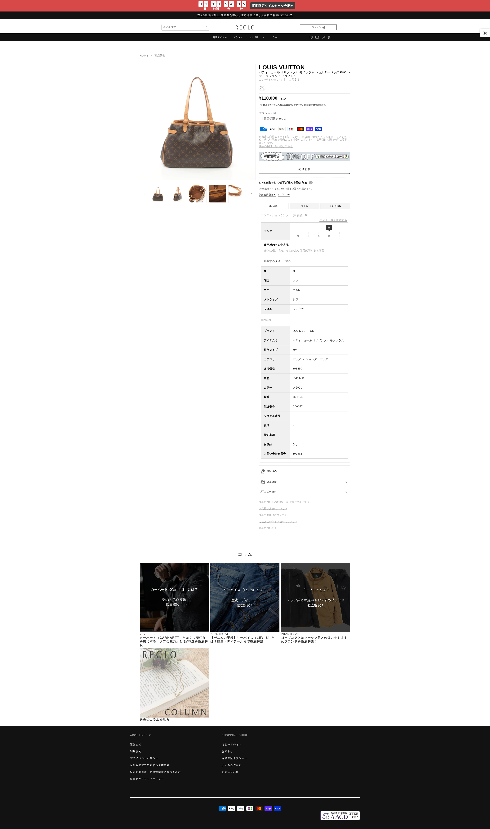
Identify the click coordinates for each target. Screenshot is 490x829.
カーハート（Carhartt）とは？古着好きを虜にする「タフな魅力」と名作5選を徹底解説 (174, 641)
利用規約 (135, 751)
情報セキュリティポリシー (147, 778)
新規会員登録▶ (267, 194)
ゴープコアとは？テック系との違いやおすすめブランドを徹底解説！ (314, 639)
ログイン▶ (284, 194)
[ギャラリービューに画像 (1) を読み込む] (158, 194)
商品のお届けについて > (273, 515)
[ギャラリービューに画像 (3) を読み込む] (198, 194)
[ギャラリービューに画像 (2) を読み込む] (178, 194)
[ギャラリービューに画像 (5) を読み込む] (237, 194)
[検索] (206, 27)
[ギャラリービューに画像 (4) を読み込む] (217, 194)
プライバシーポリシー (144, 758)
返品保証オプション (234, 758)
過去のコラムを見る (155, 719)
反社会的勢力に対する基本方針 (150, 765)
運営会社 (135, 744)
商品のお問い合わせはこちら (276, 146)
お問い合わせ (230, 772)
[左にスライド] (144, 194)
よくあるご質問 (232, 765)
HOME (144, 55)
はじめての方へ (232, 744)
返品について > (268, 528)
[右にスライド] (251, 194)
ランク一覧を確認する (333, 220)
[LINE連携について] (311, 183)
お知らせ (227, 751)
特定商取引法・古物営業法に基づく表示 (155, 772)
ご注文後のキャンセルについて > (278, 521)
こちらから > (302, 502)
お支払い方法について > (273, 508)
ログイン (316, 27)
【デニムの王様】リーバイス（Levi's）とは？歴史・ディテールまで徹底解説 (242, 639)
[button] (256, 37)
